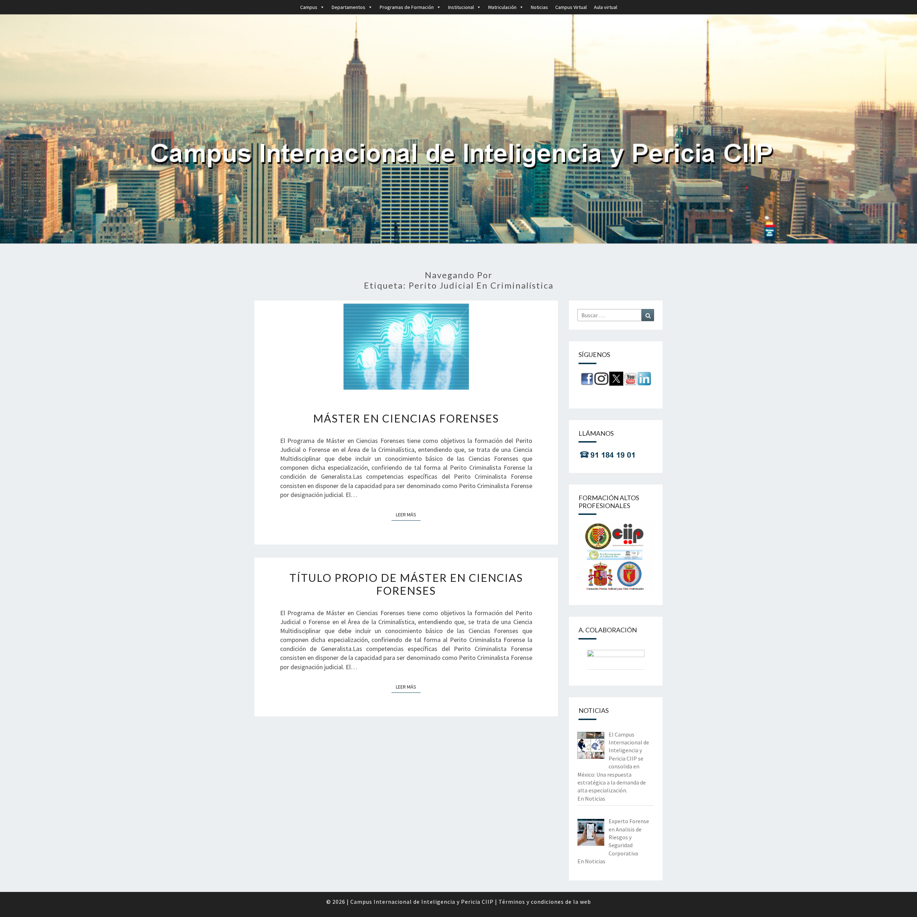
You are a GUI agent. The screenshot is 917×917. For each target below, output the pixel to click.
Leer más (408, 514)
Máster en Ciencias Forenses (406, 418)
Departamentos (348, 7)
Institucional (461, 7)
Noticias (539, 7)
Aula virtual (605, 7)
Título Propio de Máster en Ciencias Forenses (406, 584)
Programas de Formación (407, 7)
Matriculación (502, 7)
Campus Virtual (571, 7)
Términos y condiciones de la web (545, 901)
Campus (308, 7)
